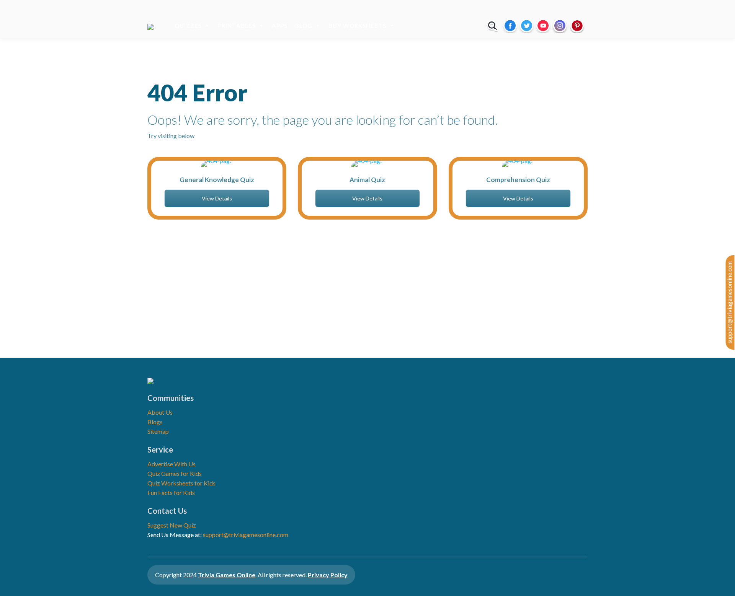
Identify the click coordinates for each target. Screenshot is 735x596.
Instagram (559, 25)
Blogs (155, 421)
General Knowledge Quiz (217, 180)
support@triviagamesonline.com (729, 302)
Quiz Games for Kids (174, 473)
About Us (160, 412)
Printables (237, 25)
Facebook (509, 25)
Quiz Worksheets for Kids (181, 483)
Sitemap (158, 431)
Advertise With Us (171, 463)
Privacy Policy (328, 574)
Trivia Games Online (226, 574)
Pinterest (577, 25)
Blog (303, 25)
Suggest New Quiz (171, 525)
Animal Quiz (367, 180)
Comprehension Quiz (518, 180)
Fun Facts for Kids (171, 492)
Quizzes (188, 25)
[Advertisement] (367, 292)
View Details (217, 198)
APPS (279, 25)
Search (492, 25)
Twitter (526, 25)
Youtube (543, 25)
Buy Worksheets (357, 25)
